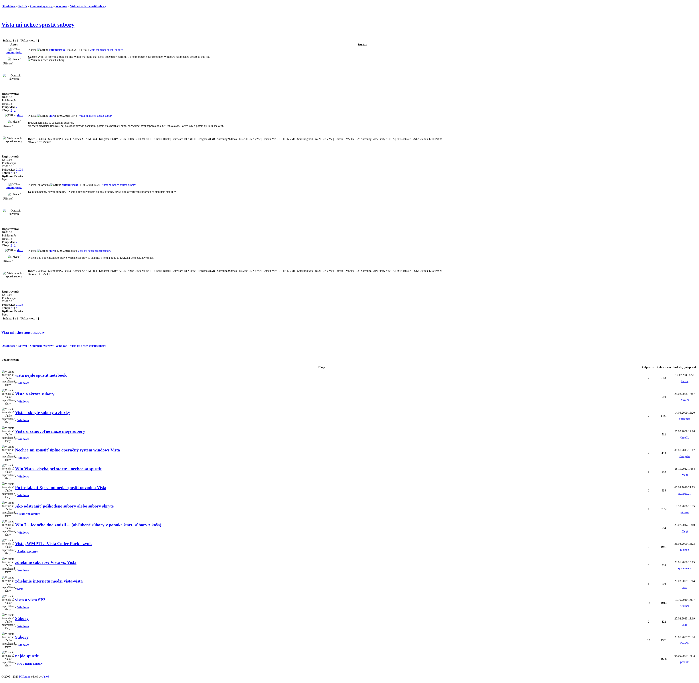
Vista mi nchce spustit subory (37, 24)
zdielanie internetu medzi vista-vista (49, 581)
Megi (685, 474)
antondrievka (14, 52)
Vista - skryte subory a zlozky (42, 412)
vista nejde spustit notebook (41, 375)
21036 (19, 169)
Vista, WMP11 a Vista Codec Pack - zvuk (53, 543)
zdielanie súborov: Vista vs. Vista (45, 562)
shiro (20, 115)
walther (684, 605)
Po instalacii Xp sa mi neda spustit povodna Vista (60, 487)
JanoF (45, 676)
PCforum (24, 676)
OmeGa (684, 437)
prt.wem (684, 512)
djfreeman (684, 418)
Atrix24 (684, 400)
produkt (684, 662)
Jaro (684, 587)
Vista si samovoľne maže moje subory (50, 431)
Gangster (685, 456)
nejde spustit (27, 656)
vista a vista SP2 (30, 599)
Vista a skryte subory (34, 394)
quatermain (684, 568)
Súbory (22, 618)
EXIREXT (684, 493)
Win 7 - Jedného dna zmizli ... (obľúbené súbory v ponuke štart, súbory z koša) (88, 524)
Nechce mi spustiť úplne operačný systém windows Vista (67, 450)
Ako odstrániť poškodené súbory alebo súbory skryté (64, 506)
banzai (684, 381)
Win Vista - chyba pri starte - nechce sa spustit (58, 468)
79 (12, 172)
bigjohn (684, 549)
